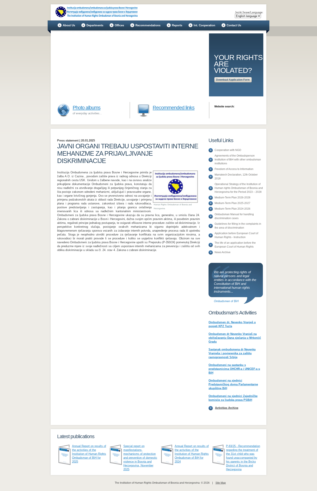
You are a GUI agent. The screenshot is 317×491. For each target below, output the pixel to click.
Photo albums (86, 107)
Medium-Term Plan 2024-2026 (232, 208)
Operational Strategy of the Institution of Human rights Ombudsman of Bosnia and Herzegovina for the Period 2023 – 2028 (239, 188)
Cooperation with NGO (228, 150)
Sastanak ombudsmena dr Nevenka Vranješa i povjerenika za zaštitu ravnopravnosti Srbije (232, 353)
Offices (119, 25)
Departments (94, 25)
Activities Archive (226, 407)
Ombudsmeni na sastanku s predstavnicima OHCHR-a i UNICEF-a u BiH (234, 368)
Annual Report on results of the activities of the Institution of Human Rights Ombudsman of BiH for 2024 (192, 453)
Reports (177, 25)
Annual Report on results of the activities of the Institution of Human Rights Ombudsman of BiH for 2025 (89, 453)
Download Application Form (233, 79)
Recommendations (147, 25)
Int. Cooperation (204, 25)
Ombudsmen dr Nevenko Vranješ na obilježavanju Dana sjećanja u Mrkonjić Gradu (235, 337)
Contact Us (234, 25)
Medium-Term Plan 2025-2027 (232, 203)
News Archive (223, 252)
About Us (69, 25)
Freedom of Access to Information (234, 169)
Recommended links (174, 107)
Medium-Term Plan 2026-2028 (232, 197)
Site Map (220, 482)
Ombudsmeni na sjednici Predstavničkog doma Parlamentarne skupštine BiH (233, 384)
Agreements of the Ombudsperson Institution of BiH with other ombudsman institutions (238, 159)
